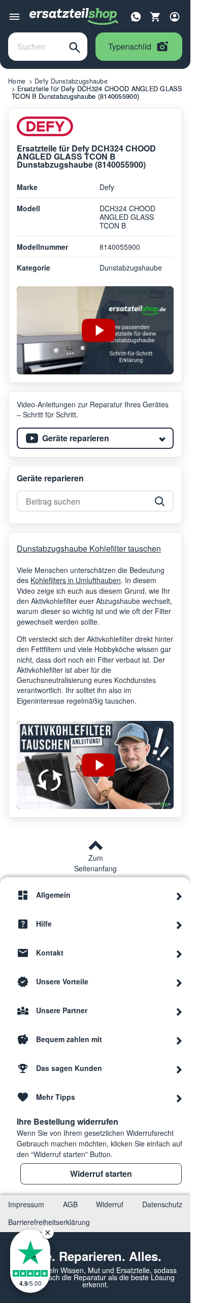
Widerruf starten (101, 1173)
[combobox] (35, 46)
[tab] (95, 438)
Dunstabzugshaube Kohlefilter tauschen (89, 548)
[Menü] (14, 16)
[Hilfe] (179, 924)
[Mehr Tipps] (179, 1097)
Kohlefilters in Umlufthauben (75, 580)
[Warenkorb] (155, 16)
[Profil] (174, 16)
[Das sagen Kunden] (179, 1068)
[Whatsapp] (136, 16)
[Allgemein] (179, 895)
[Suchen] (74, 46)
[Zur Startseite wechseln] (74, 16)
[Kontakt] (179, 953)
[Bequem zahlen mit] (179, 1039)
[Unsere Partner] (179, 1010)
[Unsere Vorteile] (179, 981)
